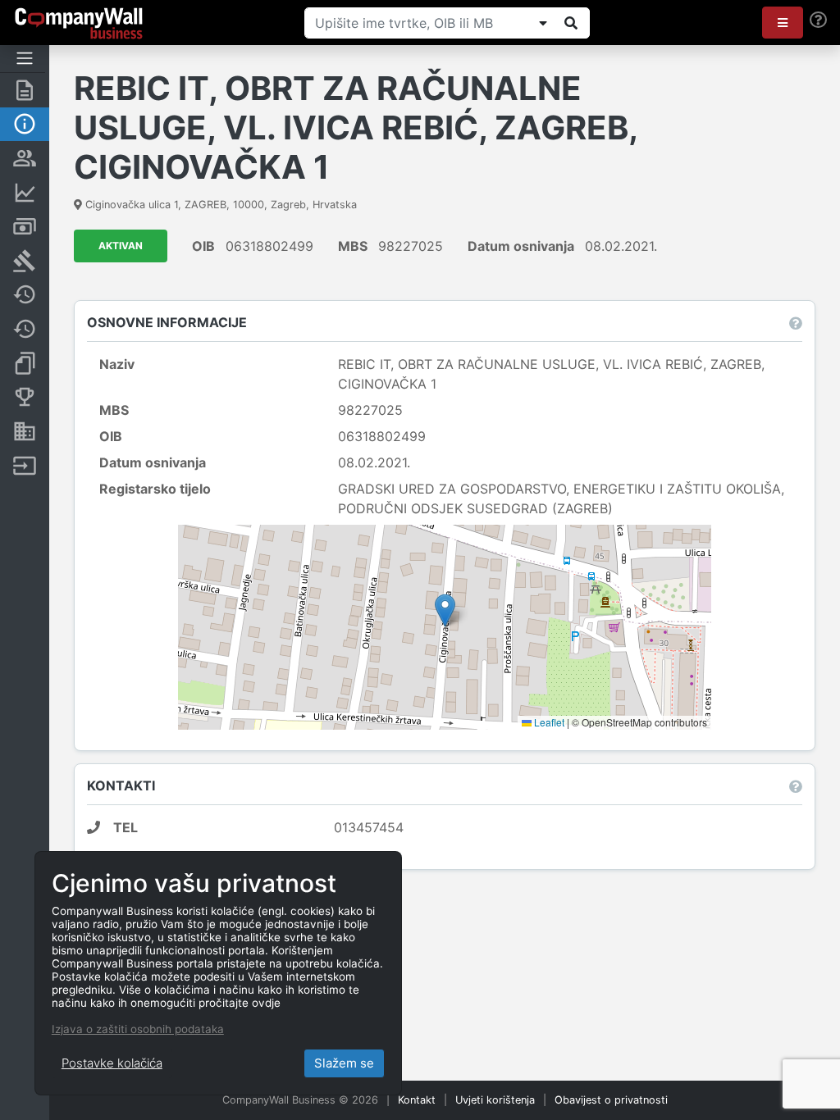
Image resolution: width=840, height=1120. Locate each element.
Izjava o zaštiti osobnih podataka (138, 1029)
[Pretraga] (571, 23)
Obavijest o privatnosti (611, 1100)
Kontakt (417, 1100)
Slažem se (344, 1063)
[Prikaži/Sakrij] (543, 23)
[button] (782, 23)
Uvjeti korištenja (495, 1100)
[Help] (818, 20)
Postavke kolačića (112, 1063)
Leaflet (548, 722)
